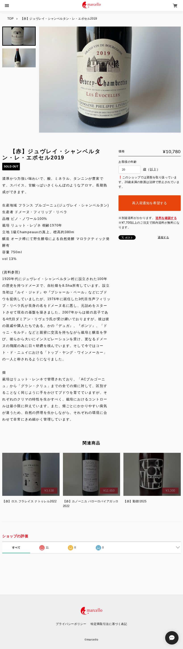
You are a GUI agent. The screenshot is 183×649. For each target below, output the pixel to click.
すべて (16, 547)
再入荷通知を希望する (149, 203)
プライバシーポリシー (71, 624)
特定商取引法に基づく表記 (109, 624)
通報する (163, 237)
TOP (10, 18)
